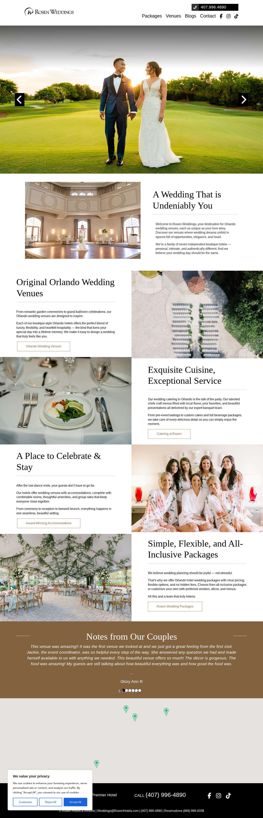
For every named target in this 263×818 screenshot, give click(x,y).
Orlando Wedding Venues (43, 346)
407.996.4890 (213, 7)
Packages (152, 15)
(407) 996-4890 (166, 794)
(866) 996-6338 (193, 810)
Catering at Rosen (169, 433)
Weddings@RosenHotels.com (118, 810)
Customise (25, 802)
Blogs (190, 15)
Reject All (50, 802)
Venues (173, 15)
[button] (19, 100)
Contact (208, 15)
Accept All (75, 802)
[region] (50, 790)
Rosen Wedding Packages (175, 606)
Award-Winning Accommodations (48, 523)
